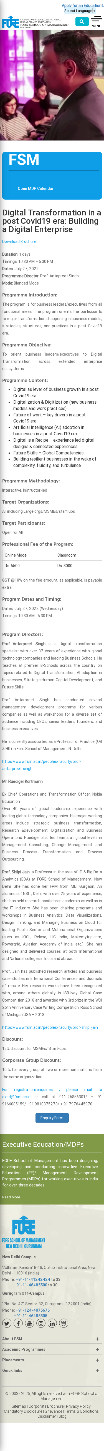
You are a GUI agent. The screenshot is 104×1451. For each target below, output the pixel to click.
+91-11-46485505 (30, 1315)
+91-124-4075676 (33, 1310)
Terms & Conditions (82, 1411)
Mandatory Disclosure (23, 1411)
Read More (11, 1197)
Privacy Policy (78, 1406)
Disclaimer (47, 1416)
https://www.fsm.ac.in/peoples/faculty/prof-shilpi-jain (50, 1027)
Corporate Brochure (46, 1406)
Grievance (53, 1411)
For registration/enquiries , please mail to (52, 1089)
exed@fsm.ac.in (16, 1096)
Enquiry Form (52, 1117)
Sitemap (19, 1406)
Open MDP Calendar (36, 188)
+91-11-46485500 (30, 1284)
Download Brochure (19, 241)
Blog (63, 1416)
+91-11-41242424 (33, 1279)
